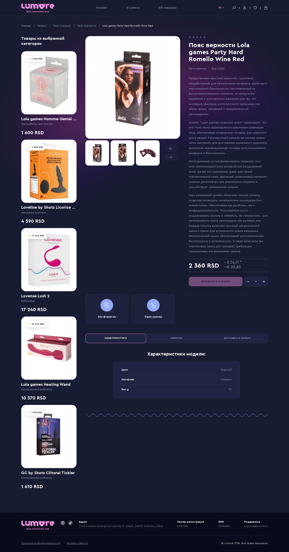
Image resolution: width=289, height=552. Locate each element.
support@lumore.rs (256, 526)
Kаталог (101, 8)
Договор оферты (77, 543)
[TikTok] (70, 522)
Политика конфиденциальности (40, 543)
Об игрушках (167, 8)
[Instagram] (62, 522)
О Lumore (133, 8)
